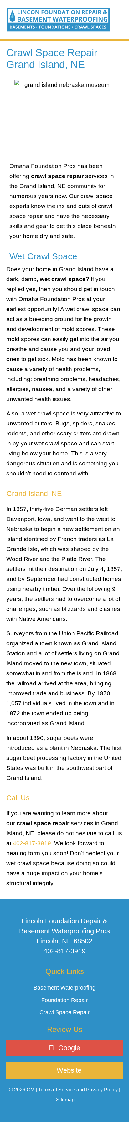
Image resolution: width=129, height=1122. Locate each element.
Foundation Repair (64, 1000)
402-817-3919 (32, 843)
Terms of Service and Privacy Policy (78, 1089)
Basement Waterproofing (64, 988)
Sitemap (65, 1099)
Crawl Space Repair (64, 1012)
